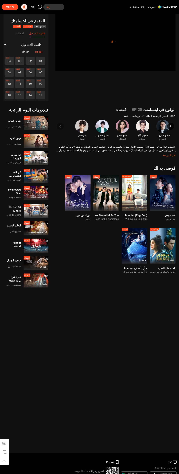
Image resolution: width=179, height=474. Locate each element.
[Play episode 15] (19, 95)
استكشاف (134, 7)
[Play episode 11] (19, 83)
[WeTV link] (167, 7)
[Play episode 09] (40, 83)
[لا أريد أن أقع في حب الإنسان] (134, 246)
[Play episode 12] (9, 83)
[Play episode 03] (19, 61)
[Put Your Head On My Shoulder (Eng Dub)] (134, 193)
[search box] (48, 7)
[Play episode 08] (9, 72)
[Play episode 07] (19, 72)
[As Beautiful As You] (106, 193)
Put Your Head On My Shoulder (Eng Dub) (122, 215)
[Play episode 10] (30, 83)
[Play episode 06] (30, 72)
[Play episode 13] (40, 95)
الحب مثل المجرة (167, 268)
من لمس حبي (83, 215)
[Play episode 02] (30, 61)
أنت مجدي (170, 215)
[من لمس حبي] (78, 193)
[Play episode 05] (40, 72)
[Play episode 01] (40, 61)
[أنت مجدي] (163, 193)
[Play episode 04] (9, 61)
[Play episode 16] (9, 95)
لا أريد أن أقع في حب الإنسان (132, 268)
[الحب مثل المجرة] (163, 246)
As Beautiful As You (107, 215)
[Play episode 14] (30, 95)
